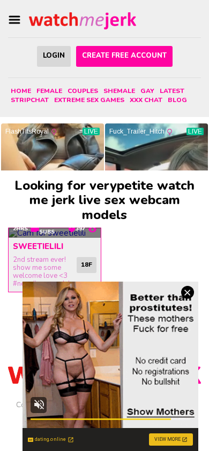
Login (54, 55)
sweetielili (38, 246)
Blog (177, 100)
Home (21, 91)
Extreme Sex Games (89, 100)
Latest (172, 91)
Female (49, 91)
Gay (147, 91)
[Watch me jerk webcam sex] (82, 20)
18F (86, 264)
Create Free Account (124, 55)
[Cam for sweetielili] (55, 233)
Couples (83, 91)
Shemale (119, 91)
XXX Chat (146, 100)
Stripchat (30, 100)
